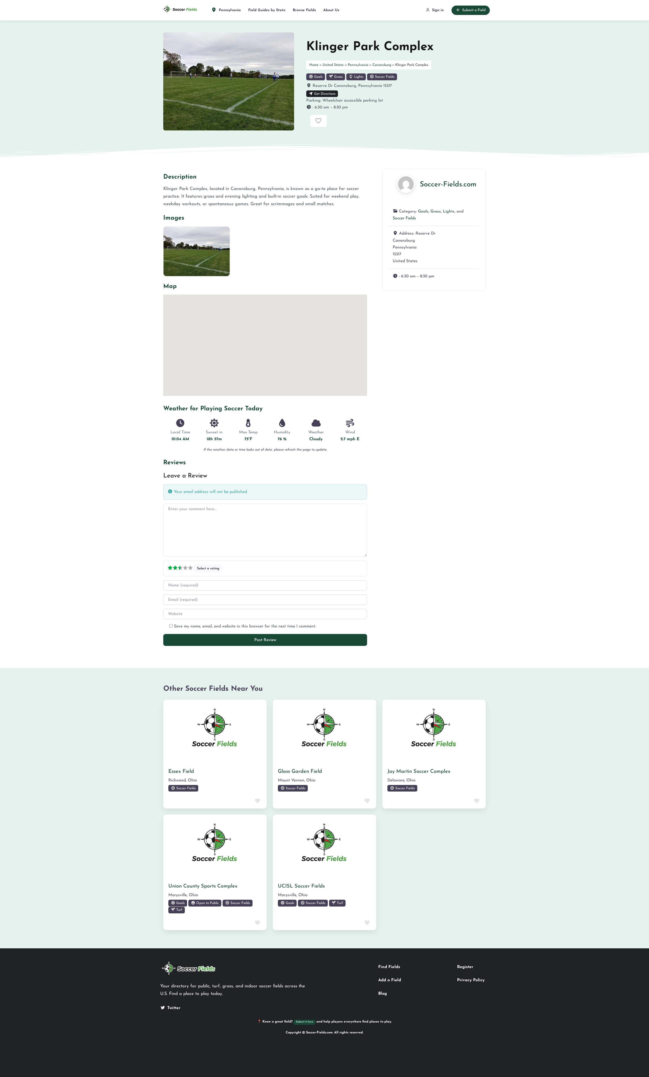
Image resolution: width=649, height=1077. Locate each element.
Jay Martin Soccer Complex (418, 771)
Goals (317, 77)
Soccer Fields (384, 77)
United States (333, 65)
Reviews (174, 463)
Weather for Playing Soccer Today (213, 409)
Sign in (438, 10)
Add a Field (389, 980)
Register (465, 967)
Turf (178, 910)
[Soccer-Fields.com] (406, 184)
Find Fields (389, 967)
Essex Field (181, 771)
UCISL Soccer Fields (301, 886)
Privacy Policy (471, 980)
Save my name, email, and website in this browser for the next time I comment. (245, 626)
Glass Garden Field (300, 771)
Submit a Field (473, 10)
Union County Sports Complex (203, 886)
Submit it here (304, 1022)
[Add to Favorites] (318, 121)
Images (173, 218)
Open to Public (207, 903)
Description (179, 177)
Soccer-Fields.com (448, 184)
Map (170, 286)
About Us (331, 10)
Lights (358, 77)
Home (313, 65)
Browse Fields (304, 10)
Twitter (174, 1008)
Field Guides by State (266, 10)
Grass (337, 77)
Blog (382, 994)
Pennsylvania (229, 10)
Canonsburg (381, 65)
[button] (396, 107)
